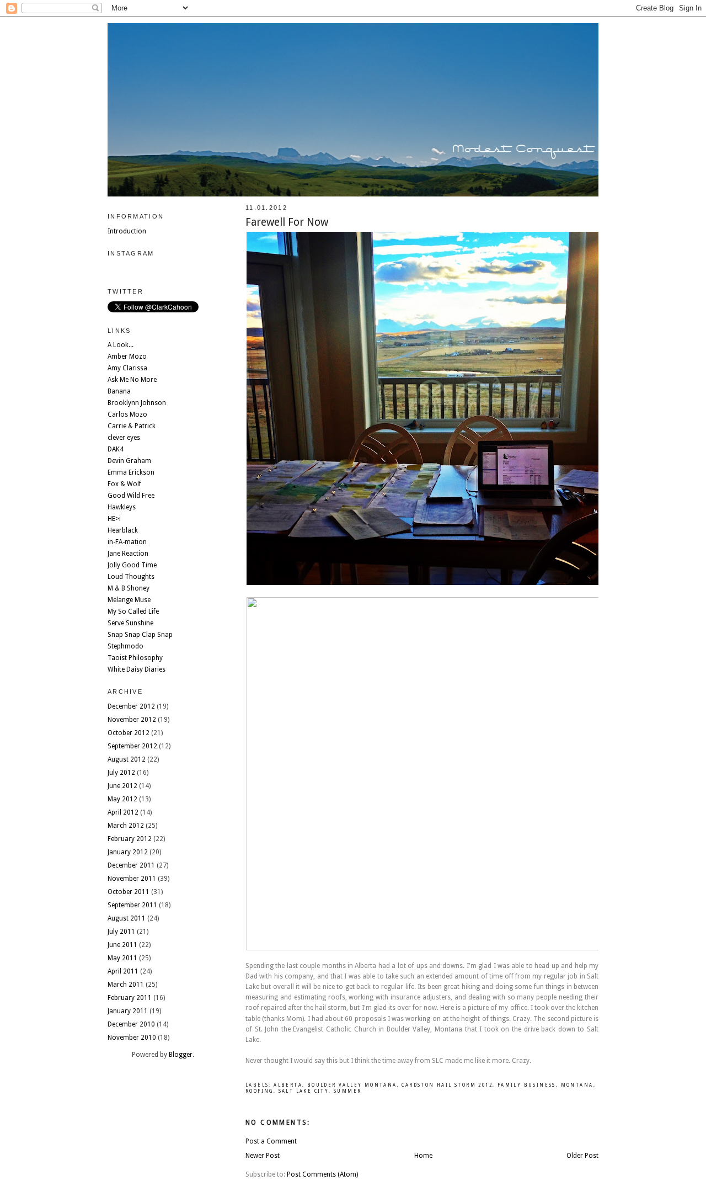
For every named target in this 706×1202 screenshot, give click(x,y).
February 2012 (130, 839)
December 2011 (131, 865)
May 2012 (122, 799)
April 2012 (123, 812)
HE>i (114, 519)
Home (423, 1156)
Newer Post (262, 1156)
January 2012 (128, 852)
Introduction (127, 231)
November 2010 (132, 1037)
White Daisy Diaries (136, 669)
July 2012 (121, 772)
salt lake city (304, 1091)
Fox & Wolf (124, 484)
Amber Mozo (127, 356)
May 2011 (122, 958)
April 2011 (123, 971)
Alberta (288, 1085)
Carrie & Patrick (132, 426)
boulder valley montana (352, 1085)
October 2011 (128, 892)
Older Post (582, 1156)
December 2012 (131, 706)
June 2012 (122, 786)
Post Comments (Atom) (322, 1174)
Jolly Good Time (132, 565)
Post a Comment (271, 1141)
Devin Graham (129, 461)
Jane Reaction (128, 553)
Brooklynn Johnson (137, 403)
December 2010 (131, 1024)
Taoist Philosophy (135, 658)
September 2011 (132, 905)
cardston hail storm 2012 (447, 1085)
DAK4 (116, 449)
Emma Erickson (131, 472)
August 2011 (127, 918)
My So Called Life (133, 611)
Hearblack (123, 530)
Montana (577, 1085)
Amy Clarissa (127, 368)
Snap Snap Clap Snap (140, 635)
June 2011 (122, 945)
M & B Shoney (128, 588)
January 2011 (128, 1011)
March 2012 (126, 825)
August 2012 (127, 759)
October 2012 (128, 733)
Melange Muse (129, 600)
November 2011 (132, 878)
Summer (347, 1091)
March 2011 (126, 984)
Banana (119, 391)
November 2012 (132, 720)
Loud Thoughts (131, 577)
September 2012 (132, 746)
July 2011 (121, 931)
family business (527, 1085)
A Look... (120, 345)
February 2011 (130, 998)
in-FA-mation (127, 542)
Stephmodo (125, 646)
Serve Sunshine (130, 623)
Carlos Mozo (127, 414)
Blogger (180, 1055)
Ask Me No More (132, 380)
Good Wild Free (131, 495)
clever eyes (124, 438)
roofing (259, 1091)
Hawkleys (122, 507)
